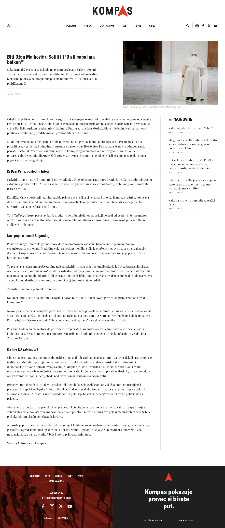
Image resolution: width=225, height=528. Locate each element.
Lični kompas (107, 25)
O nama (48, 518)
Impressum (62, 518)
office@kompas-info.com (56, 498)
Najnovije (71, 25)
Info (47, 476)
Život (138, 25)
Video (152, 25)
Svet (125, 25)
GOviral (190, 520)
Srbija (87, 25)
